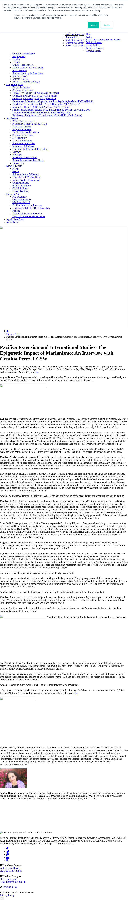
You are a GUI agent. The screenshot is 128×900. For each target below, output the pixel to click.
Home (89, 34)
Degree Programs (14, 84)
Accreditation (92, 45)
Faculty (16, 59)
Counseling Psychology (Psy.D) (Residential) (34, 98)
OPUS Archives (20, 188)
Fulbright (17, 154)
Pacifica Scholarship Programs (27, 205)
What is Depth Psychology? (26, 81)
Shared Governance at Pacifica (27, 67)
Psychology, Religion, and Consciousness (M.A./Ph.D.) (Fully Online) (47, 115)
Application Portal (15, 219)
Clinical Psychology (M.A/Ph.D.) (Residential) (35, 93)
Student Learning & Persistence (28, 73)
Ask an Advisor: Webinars (25, 174)
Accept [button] (93, 25)
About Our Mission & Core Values (103, 39)
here (37, 372)
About (89, 36)
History (16, 62)
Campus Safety (93, 50)
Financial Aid (13, 194)
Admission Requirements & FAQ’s (29, 123)
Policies (16, 210)
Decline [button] (106, 25)
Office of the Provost (22, 64)
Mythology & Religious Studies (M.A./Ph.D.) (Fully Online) (42, 112)
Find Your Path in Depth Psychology (30, 149)
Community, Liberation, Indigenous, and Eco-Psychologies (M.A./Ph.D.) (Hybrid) (53, 101)
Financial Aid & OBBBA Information (31, 208)
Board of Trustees (94, 48)
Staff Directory (19, 70)
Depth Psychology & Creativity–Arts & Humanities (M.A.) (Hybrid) (46, 104)
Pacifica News (13, 334)
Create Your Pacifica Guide (25, 132)
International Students (23, 146)
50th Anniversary (94, 42)
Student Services (73, 40)
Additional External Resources (27, 213)
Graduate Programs (74, 34)
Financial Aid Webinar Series (26, 177)
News (15, 168)
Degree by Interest (21, 87)
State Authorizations (22, 140)
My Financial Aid (21, 202)
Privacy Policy (7, 895)
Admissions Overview (23, 121)
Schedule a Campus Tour (24, 157)
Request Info (71, 37)
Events (15, 171)
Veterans (16, 151)
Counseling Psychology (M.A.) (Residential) (34, 95)
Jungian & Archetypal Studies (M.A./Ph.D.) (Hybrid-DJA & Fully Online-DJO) (51, 109)
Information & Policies (23, 143)
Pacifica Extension (21, 185)
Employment (18, 56)
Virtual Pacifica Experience (25, 180)
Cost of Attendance (21, 199)
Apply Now (12, 222)
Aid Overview (19, 196)
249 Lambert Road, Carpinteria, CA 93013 (11, 869)
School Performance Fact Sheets (28, 160)
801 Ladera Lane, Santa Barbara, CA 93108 (12, 880)
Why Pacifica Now (21, 129)
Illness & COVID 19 (75, 45)
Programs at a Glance (23, 90)
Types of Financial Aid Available (28, 216)
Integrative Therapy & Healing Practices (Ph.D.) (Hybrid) (40, 107)
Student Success (20, 79)
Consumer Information (23, 53)
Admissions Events (21, 126)
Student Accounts (74, 42)
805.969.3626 (10, 887)
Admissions (12, 118)
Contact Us (18, 163)
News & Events (14, 166)
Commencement (20, 182)
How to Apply (19, 137)
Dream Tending (20, 191)
